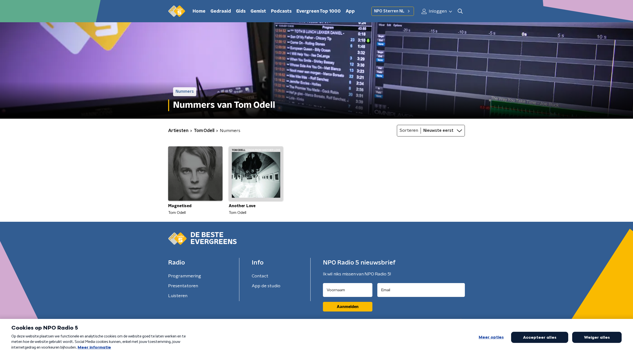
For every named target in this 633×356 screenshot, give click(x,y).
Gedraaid (220, 11)
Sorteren (409, 130)
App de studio (266, 286)
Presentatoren (183, 286)
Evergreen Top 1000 (318, 11)
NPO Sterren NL (389, 11)
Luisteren (177, 296)
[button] (460, 11)
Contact (260, 276)
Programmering (184, 276)
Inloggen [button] (437, 11)
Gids (241, 11)
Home (199, 11)
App (350, 11)
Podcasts (281, 11)
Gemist (258, 11)
